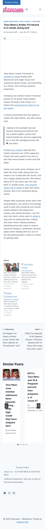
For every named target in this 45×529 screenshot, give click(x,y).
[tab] (17, 444)
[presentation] (11, 374)
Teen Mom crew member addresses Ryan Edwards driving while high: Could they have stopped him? (11, 405)
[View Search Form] (27, 9)
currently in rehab (12, 77)
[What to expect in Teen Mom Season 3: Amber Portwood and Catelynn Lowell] (11, 296)
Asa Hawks (12, 430)
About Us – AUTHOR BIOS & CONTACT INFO (22, 473)
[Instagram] (14, 493)
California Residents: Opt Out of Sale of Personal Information (22, 480)
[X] (9, 493)
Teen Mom (36, 21)
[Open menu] (40, 9)
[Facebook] (5, 493)
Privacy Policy (11, 2)
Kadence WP (22, 522)
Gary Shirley (25, 21)
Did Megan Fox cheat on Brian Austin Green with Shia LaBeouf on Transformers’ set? (11, 338)
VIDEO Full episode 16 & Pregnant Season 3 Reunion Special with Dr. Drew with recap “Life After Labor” (33, 339)
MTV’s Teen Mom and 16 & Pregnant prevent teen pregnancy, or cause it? (33, 387)
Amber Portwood (11, 21)
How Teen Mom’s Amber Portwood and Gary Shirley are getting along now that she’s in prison (11, 277)
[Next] (38, 406)
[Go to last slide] (6, 406)
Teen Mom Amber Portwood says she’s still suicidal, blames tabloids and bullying (29, 277)
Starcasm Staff (11, 32)
